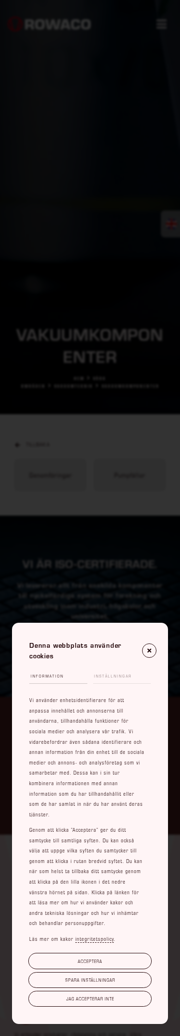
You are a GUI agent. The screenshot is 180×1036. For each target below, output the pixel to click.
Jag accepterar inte (90, 998)
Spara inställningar (90, 980)
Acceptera (90, 961)
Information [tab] (47, 676)
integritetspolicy (94, 939)
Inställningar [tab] (113, 676)
